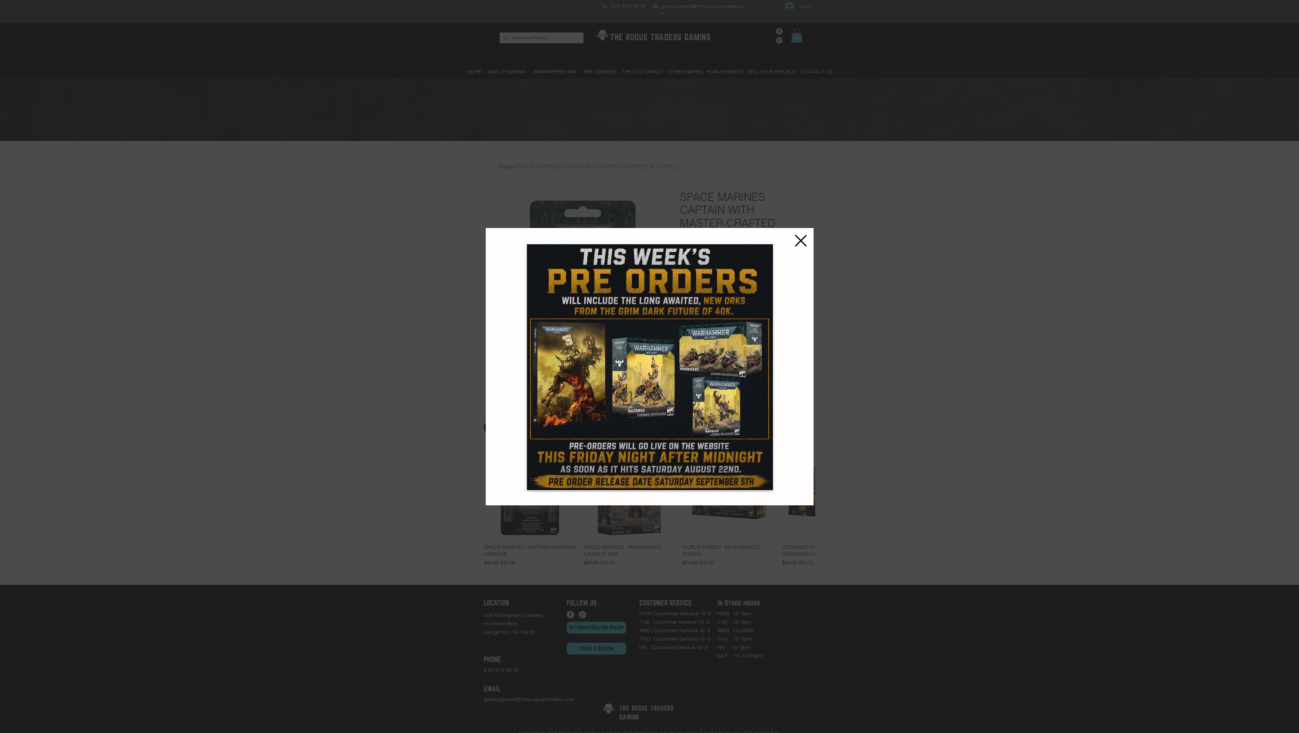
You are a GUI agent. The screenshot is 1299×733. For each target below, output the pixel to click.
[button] (801, 241)
